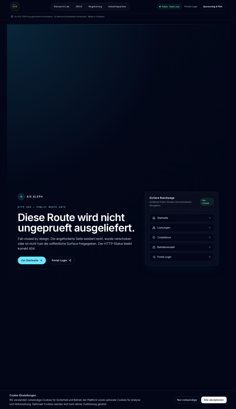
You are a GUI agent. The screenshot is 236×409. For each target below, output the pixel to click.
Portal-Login (190, 6)
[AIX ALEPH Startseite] (15, 6)
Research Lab (61, 6)
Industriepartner (117, 6)
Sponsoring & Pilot (212, 6)
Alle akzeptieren (214, 399)
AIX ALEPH (35, 196)
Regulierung (95, 6)
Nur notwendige (187, 399)
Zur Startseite (29, 260)
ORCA (79, 6)
